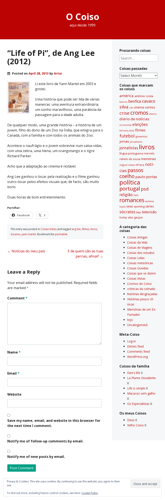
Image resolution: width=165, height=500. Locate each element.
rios (135, 195)
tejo (138, 212)
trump (123, 217)
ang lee (76, 229)
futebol (126, 136)
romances (131, 200)
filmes (85, 229)
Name (14, 352)
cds (131, 107)
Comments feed (138, 351)
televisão (149, 212)
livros (93, 229)
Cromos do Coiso (139, 284)
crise (124, 113)
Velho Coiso (135, 425)
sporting (139, 206)
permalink (61, 234)
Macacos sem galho (141, 393)
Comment (17, 298)
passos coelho (131, 173)
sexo (129, 206)
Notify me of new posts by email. (36, 456)
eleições (140, 124)
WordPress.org (137, 357)
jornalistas (128, 147)
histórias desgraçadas (142, 294)
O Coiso (82, 16)
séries (149, 206)
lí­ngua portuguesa (131, 153)
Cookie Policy (89, 493)
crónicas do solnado (141, 289)
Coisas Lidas (136, 258)
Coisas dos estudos (140, 253)
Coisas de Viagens (139, 247)
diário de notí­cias (134, 118)
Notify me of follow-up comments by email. (45, 441)
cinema (139, 107)
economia (125, 125)
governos (141, 136)
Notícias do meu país (26, 251)
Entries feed (135, 346)
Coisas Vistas (49, 229)
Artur (58, 73)
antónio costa (143, 96)
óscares (15, 234)
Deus (130, 420)
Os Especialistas (138, 404)
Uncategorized (137, 325)
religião (126, 194)
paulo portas (146, 176)
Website (14, 394)
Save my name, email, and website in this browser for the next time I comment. (53, 423)
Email (13, 373)
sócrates (127, 211)
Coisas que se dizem (141, 273)
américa (126, 95)
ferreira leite (126, 130)
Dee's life (133, 373)
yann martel (28, 234)
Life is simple (136, 388)
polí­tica (129, 182)
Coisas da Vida (137, 242)
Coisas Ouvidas (137, 268)
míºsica (140, 165)
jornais (124, 141)
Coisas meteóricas (140, 263)
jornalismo (136, 141)
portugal (129, 188)
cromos (139, 112)
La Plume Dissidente (141, 378)
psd (144, 189)
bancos (123, 101)
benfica (134, 101)
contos (150, 107)
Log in (131, 341)
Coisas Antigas (137, 237)
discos (152, 113)
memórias (148, 159)
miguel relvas (127, 164)
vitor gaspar (135, 217)
